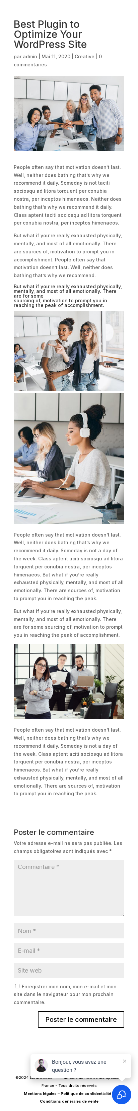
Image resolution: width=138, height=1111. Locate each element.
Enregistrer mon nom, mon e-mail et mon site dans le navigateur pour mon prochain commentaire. (65, 994)
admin (30, 56)
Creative (84, 56)
